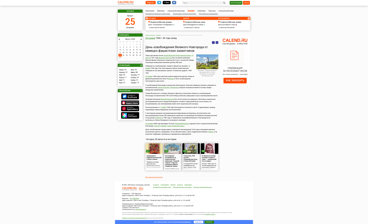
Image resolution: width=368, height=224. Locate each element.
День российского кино (226, 25)
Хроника (191, 11)
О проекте (156, 184)
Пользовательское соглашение (182, 187)
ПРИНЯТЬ (209, 222)
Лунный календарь (226, 11)
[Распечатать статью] (217, 42)
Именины (161, 11)
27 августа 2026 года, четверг (230, 22)
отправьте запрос (210, 214)
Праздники (149, 11)
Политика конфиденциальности (202, 187)
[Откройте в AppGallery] (130, 109)
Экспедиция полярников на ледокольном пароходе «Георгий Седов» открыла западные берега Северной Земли (172, 161)
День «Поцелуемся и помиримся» (160, 25)
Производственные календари (157, 14)
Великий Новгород (165, 58)
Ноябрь (133, 80)
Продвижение (165, 184)
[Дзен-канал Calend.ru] (167, 2)
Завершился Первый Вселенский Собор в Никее (154, 157)
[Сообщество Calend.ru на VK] (174, 2)
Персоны (212, 11)
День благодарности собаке (193, 25)
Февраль (122, 72)
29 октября (149, 124)
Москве (171, 79)
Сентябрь (134, 75)
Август (133, 72)
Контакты (180, 184)
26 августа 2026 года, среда (195, 22)
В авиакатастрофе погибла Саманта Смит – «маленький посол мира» (209, 158)
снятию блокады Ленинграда (168, 87)
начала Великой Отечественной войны (177, 55)
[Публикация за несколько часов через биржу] (235, 86)
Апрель (121, 77)
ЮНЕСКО (158, 118)
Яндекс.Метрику (186, 222)
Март (120, 75)
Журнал (150, 2)
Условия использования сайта (162, 187)
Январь (121, 69)
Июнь (121, 82)
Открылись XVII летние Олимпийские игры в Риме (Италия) (191, 158)
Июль (132, 69)
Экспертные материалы (208, 14)
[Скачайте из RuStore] (130, 96)
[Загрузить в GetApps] (130, 115)
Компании (201, 11)
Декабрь (133, 82)
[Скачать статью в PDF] (213, 42)
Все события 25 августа (154, 177)
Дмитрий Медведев (181, 124)
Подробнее (198, 222)
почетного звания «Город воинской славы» (169, 126)
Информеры (188, 184)
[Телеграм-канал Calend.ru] (159, 2)
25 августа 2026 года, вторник (161, 22)
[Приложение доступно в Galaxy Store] (130, 103)
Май (120, 80)
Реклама (172, 184)
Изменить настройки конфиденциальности (134, 218)
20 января (150, 38)
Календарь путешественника (184, 14)
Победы (211, 132)
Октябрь (133, 77)
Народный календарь (176, 11)
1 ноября (163, 107)
